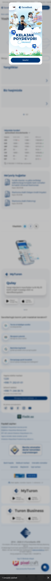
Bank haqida (9, 463)
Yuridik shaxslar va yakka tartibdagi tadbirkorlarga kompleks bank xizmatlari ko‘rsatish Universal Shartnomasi (28, 182)
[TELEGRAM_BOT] (12, 408)
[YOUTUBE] (30, 408)
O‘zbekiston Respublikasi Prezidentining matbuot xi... (17, 439)
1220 (6, 378)
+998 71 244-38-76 (13, 390)
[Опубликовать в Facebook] (30, 226)
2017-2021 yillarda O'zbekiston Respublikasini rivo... (17, 433)
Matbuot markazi (18, 14)
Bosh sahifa (5, 14)
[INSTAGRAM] (24, 408)
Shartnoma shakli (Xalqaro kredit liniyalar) (29, 192)
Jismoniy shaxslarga (9, 2)
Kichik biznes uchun (27, 2)
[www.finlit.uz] (25, 417)
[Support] (45, 567)
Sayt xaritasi (36, 467)
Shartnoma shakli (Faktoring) (24, 201)
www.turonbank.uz (38, 550)
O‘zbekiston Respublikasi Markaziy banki (13, 430)
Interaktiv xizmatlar (39, 463)
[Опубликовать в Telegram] (25, 226)
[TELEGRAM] (6, 408)
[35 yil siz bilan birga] (10, 7)
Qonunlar (14, 467)
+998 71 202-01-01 (13, 382)
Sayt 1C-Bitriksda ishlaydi (25, 559)
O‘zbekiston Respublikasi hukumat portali (14, 427)
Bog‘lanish (24, 467)
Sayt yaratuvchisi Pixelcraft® (25, 569)
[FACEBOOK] (18, 408)
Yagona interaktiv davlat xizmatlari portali (14, 436)
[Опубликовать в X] (36, 226)
